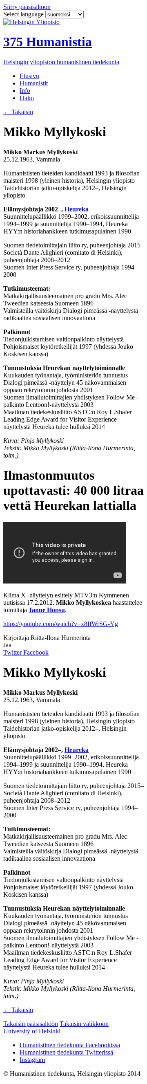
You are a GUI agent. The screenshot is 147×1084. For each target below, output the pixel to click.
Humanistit (34, 83)
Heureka (77, 209)
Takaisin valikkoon (84, 1023)
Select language (24, 14)
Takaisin (18, 111)
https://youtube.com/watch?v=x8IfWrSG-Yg (60, 623)
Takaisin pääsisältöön (30, 1023)
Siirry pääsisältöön (27, 6)
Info (25, 90)
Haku (27, 97)
